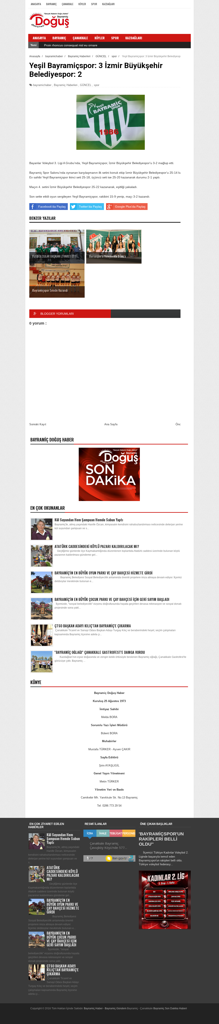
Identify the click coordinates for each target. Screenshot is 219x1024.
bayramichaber (42, 85)
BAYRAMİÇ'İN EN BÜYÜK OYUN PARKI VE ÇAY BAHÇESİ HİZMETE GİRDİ (103, 572)
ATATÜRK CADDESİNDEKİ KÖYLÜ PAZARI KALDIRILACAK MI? (97, 546)
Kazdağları (108, 4)
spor (96, 85)
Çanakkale (67, 4)
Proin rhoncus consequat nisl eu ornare (70, 45)
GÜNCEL (85, 85)
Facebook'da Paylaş (52, 206)
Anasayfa (36, 4)
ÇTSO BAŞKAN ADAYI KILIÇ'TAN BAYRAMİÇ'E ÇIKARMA (93, 625)
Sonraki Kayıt (37, 424)
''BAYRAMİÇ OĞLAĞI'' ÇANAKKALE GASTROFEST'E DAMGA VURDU (100, 652)
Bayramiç (51, 4)
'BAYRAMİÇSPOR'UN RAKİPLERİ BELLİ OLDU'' (161, 838)
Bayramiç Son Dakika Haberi (170, 1008)
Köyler (82, 4)
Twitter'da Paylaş (90, 206)
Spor (94, 4)
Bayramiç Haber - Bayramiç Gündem (105, 1008)
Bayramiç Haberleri (65, 85)
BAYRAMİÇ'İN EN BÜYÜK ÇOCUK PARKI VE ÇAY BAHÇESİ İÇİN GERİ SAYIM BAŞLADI (112, 599)
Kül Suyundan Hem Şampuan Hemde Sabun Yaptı (89, 519)
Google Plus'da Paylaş (130, 206)
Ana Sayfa (110, 424)
